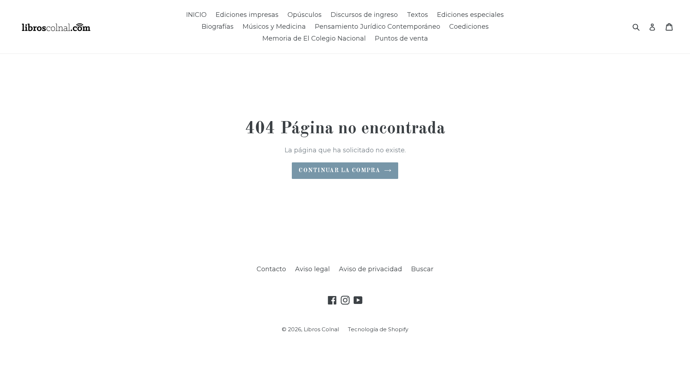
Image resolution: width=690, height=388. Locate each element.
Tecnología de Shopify (378, 329)
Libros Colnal (321, 329)
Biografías (218, 27)
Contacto (271, 269)
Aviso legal (312, 269)
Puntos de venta (401, 38)
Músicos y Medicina (274, 27)
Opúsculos (305, 15)
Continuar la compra (339, 171)
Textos (417, 15)
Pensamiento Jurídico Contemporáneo (377, 27)
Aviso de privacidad (370, 269)
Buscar (422, 269)
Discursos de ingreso (364, 15)
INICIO (196, 15)
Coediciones (469, 27)
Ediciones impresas (247, 15)
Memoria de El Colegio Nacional (314, 38)
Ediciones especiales (470, 15)
